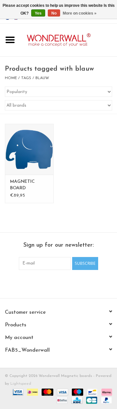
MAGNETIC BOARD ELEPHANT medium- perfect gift (28, 185)
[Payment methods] (17, 392)
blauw (42, 78)
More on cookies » (80, 13)
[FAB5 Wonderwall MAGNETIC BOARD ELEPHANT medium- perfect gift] (29, 149)
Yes (38, 13)
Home (11, 78)
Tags (26, 78)
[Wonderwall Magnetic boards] (68, 39)
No (54, 13)
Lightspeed (20, 384)
